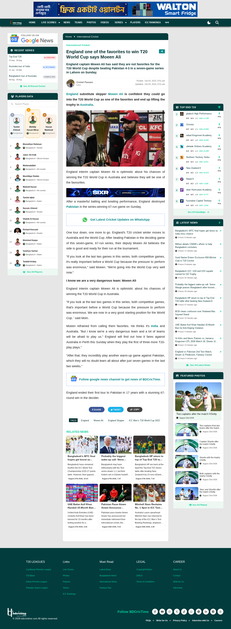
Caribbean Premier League (38, 569)
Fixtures (66, 582)
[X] (177, 612)
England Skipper (116, 420)
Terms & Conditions (145, 582)
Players (135, 22)
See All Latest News (200, 365)
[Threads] (220, 612)
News (67, 22)
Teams (78, 22)
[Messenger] (199, 612)
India (154, 326)
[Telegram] (213, 612)
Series (66, 588)
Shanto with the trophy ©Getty (210, 458)
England (72, 94)
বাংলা (167, 22)
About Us (177, 569)
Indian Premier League (36, 582)
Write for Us (178, 582)
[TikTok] (184, 612)
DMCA (139, 575)
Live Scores (68, 569)
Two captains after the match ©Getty (196, 413)
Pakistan (72, 206)
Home (32, 22)
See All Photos (199, 505)
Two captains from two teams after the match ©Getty (210, 426)
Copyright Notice (144, 569)
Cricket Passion (84, 82)
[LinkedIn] (206, 612)
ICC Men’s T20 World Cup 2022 (144, 420)
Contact (176, 575)
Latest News (105, 569)
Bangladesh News (108, 575)
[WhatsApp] (191, 612)
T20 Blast (30, 575)
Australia (86, 104)
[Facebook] (155, 612)
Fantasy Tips (105, 588)
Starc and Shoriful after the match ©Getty (210, 490)
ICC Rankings (153, 22)
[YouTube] (162, 612)
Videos (104, 22)
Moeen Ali (115, 94)
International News (108, 582)
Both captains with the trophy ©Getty (210, 474)
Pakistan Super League (37, 588)
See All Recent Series (34, 86)
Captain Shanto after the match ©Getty (209, 442)
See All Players (35, 272)
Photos (91, 22)
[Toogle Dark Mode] (208, 22)
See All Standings (196, 212)
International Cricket (87, 36)
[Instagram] (169, 612)
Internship (177, 588)
